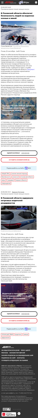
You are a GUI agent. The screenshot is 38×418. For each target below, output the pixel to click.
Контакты (21, 358)
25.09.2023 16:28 (6, 7)
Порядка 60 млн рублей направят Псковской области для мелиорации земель (18, 108)
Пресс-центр (25, 350)
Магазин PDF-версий (17, 353)
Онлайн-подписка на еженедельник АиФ (17, 355)
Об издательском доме (10, 350)
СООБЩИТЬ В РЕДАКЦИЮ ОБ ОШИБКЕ (14, 360)
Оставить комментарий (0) (19, 160)
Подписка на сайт (8, 358)
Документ (31, 69)
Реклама (4, 353)
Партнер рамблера (16, 409)
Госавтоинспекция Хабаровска (11, 231)
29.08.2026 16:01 (6, 192)
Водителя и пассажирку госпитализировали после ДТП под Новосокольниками (17, 296)
